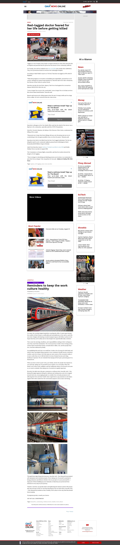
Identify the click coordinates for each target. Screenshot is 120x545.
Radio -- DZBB (61, 524)
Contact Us (38, 523)
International (69, 525)
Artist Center (69, 523)
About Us (37, 522)
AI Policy (37, 528)
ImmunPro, (33, 501)
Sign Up (59, 119)
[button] (84, 157)
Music (68, 528)
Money (49, 523)
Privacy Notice (38, 526)
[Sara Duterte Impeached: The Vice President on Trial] (60, 11)
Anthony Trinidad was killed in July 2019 (53, 147)
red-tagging (38, 164)
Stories (60, 534)
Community (69, 524)
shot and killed (52, 68)
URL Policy (38, 527)
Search (60, 533)
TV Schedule (38, 535)
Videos (60, 522)
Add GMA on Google (34, 34)
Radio (68, 526)
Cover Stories (50, 534)
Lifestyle (49, 530)
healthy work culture (57, 501)
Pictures (68, 527)
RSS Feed (60, 527)
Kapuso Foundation (70, 530)
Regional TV (69, 532)
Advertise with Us (39, 524)
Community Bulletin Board (52, 532)
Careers (37, 525)
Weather (49, 526)
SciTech (49, 527)
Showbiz (49, 528)
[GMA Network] (25, 1)
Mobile (60, 528)
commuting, (40, 501)
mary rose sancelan (47, 164)
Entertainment (69, 522)
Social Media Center (62, 530)
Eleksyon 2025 (50, 535)
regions (32, 164)
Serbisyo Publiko (51, 531)
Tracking (49, 533)
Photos (60, 523)
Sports (49, 524)
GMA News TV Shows (39, 534)
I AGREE (83, 542)
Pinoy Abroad (50, 525)
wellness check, (47, 501)
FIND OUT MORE (95, 542)
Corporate (69, 531)
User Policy (38, 530)
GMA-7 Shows (38, 533)
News (29, 1)
